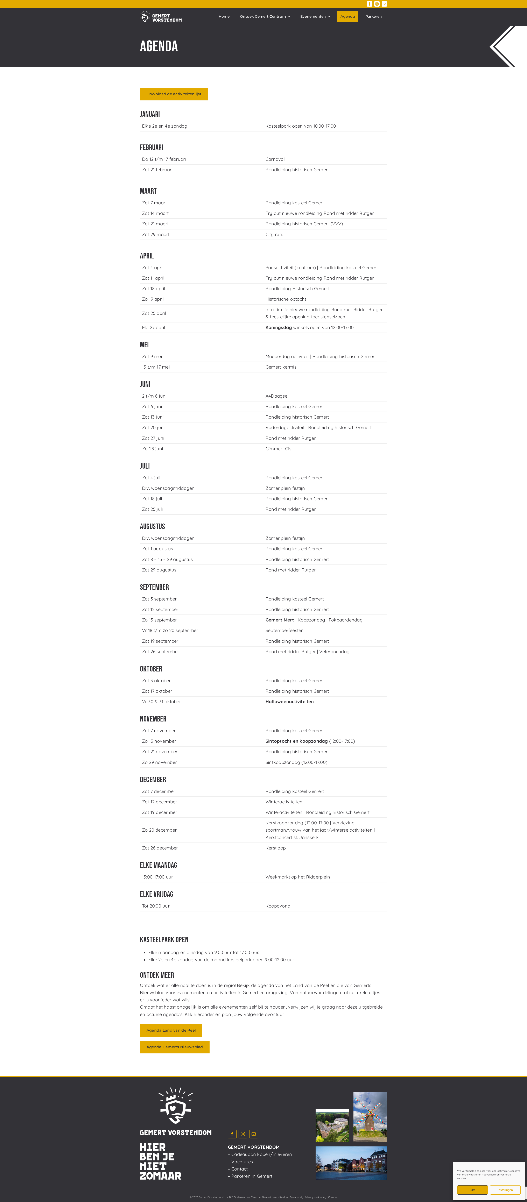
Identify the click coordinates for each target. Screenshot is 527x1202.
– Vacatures (240, 1162)
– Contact (238, 1169)
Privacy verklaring (315, 1197)
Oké (473, 1190)
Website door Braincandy (288, 1197)
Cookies (333, 1197)
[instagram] (377, 4)
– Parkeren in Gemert (250, 1176)
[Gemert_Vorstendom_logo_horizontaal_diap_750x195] (161, 13)
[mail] (384, 4)
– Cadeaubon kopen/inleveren (260, 1154)
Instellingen (505, 1190)
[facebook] (369, 4)
